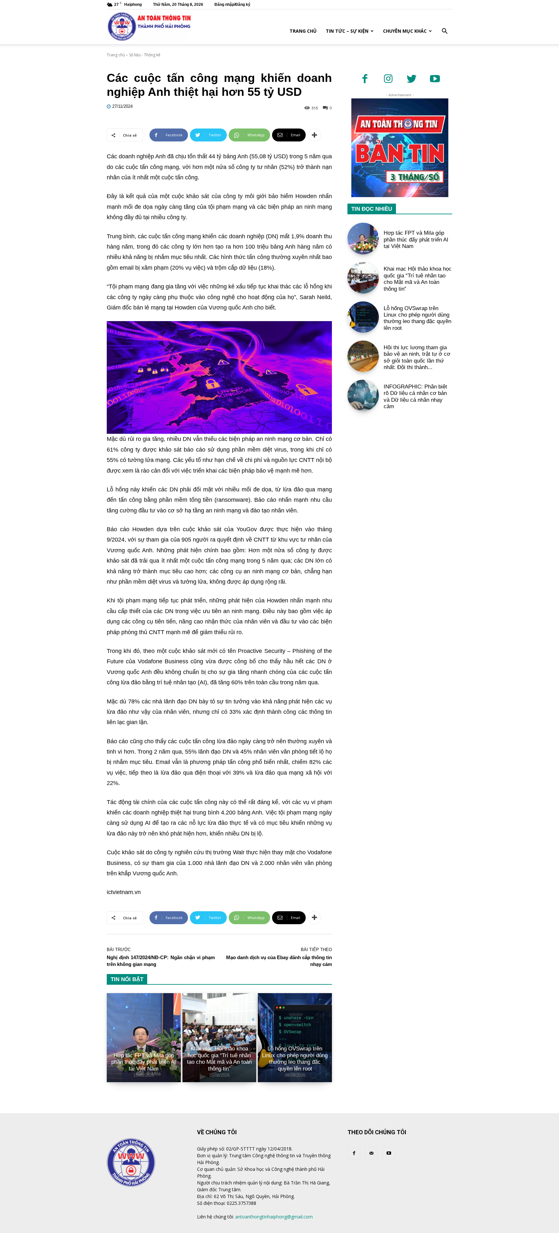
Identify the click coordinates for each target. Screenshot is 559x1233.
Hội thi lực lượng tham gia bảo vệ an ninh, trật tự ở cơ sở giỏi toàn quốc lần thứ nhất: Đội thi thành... (417, 357)
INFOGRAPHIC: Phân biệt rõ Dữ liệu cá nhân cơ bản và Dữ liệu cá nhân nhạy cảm (415, 396)
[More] (314, 135)
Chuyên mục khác (405, 31)
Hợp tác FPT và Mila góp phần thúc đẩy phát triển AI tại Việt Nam (143, 1062)
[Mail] (371, 1153)
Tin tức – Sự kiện (347, 31)
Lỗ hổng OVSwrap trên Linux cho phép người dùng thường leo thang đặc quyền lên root (295, 1058)
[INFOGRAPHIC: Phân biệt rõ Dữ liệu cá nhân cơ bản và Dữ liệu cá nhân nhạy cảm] (363, 395)
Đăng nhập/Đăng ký (232, 4)
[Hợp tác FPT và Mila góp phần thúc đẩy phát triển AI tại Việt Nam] (144, 1037)
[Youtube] (435, 79)
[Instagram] (388, 79)
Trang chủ (303, 31)
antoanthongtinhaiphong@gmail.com (274, 1217)
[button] (444, 32)
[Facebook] (365, 79)
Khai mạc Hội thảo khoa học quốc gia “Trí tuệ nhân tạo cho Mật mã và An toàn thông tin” (219, 1058)
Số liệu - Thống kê (144, 55)
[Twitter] (411, 79)
